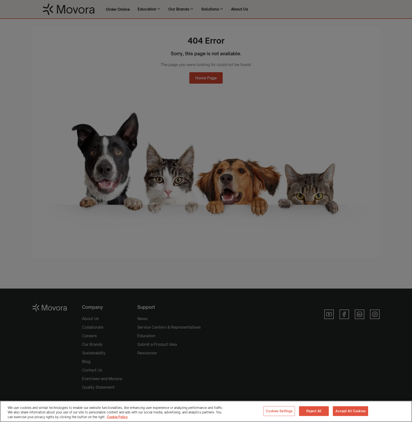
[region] (206, 411)
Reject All (313, 411)
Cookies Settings (279, 411)
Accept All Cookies (350, 411)
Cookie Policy (117, 417)
